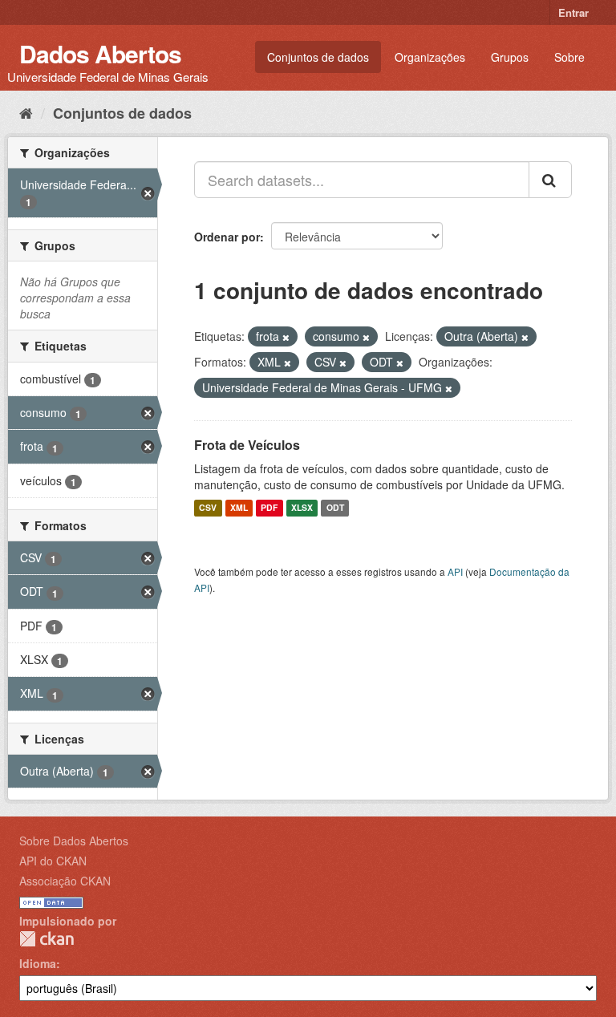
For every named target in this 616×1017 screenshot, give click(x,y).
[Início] (26, 112)
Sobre (569, 57)
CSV (208, 508)
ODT (335, 508)
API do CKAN (53, 861)
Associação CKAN (65, 881)
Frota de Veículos (247, 445)
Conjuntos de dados (318, 57)
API (455, 571)
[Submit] (550, 179)
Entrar (573, 12)
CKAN (46, 938)
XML (239, 508)
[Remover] (286, 336)
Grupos (510, 57)
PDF (269, 508)
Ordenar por (227, 237)
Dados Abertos (100, 53)
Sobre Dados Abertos (73, 841)
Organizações (430, 57)
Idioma (37, 963)
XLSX (302, 508)
